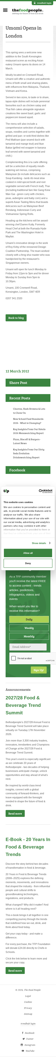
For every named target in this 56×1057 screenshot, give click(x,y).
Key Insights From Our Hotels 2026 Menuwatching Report (29, 431)
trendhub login (44, 2)
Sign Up (41, 329)
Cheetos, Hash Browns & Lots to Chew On (29, 411)
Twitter (30, 1039)
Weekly (29, 628)
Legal (28, 996)
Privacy (28, 1008)
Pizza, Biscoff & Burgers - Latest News (27, 441)
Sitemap (28, 1014)
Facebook (29, 1033)
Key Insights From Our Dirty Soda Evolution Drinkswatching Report (28, 453)
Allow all (28, 553)
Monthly (29, 636)
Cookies (28, 1002)
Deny (28, 563)
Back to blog (16, 318)
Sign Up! (39, 670)
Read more (15, 813)
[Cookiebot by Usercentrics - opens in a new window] (39, 491)
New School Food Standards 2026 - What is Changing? (28, 421)
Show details (39, 543)
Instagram (30, 1045)
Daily (29, 619)
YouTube (30, 1051)
